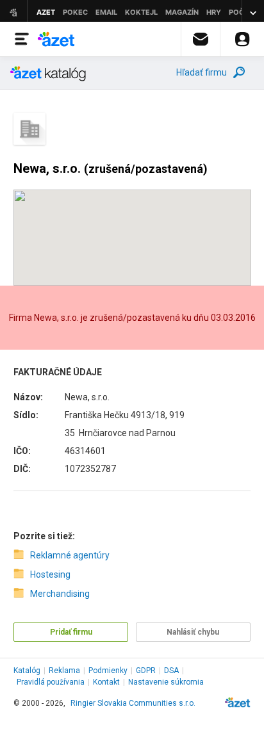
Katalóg (26, 670)
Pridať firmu (71, 632)
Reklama (64, 670)
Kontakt (106, 682)
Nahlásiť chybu (193, 632)
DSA (171, 670)
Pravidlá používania (51, 682)
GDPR (146, 670)
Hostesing (50, 574)
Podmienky (108, 670)
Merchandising (60, 594)
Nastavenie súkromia (166, 682)
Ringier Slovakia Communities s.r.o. (132, 703)
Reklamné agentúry (70, 555)
